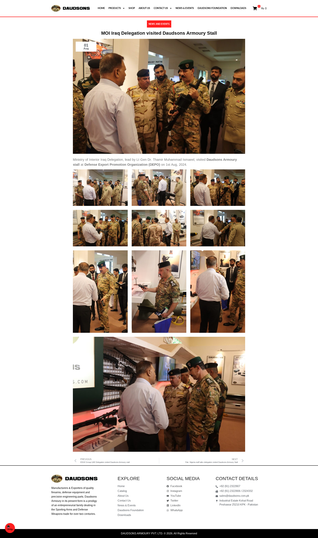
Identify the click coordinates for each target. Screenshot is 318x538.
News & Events (185, 8)
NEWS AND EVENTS (159, 24)
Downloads (238, 8)
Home (101, 8)
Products (114, 8)
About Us (144, 8)
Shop (132, 8)
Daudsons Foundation (212, 8)
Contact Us (161, 8)
